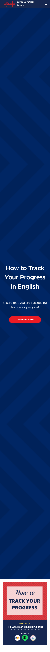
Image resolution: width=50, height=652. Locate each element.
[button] (45, 4)
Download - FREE (25, 320)
